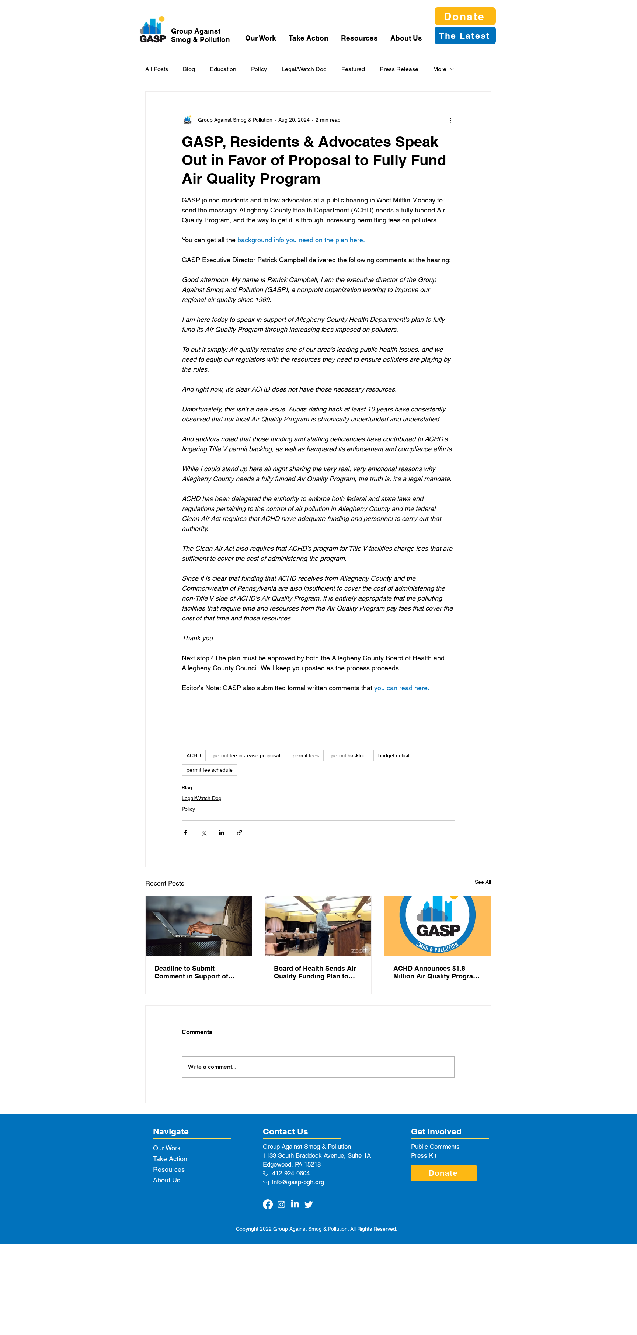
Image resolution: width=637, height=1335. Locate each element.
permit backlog (348, 755)
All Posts (156, 69)
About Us (166, 1180)
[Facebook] (268, 1204)
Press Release (399, 69)
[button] (261, 38)
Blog (189, 69)
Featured (353, 69)
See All (483, 882)
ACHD (194, 755)
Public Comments (435, 1146)
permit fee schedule (210, 770)
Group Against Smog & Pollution (200, 35)
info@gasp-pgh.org (298, 1182)
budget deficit (394, 755)
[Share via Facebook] (185, 832)
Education (223, 69)
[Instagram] (281, 1204)
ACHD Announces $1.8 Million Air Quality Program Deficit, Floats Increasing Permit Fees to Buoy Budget (436, 972)
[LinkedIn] (295, 1204)
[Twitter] (309, 1204)
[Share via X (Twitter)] (203, 832)
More (439, 69)
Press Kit (423, 1155)
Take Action (170, 1158)
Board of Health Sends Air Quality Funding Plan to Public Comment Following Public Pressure (316, 972)
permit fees (306, 755)
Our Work (167, 1148)
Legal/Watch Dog (304, 69)
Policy (259, 69)
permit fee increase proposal (246, 755)
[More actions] (450, 119)
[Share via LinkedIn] (221, 832)
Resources (169, 1169)
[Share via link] (239, 832)
